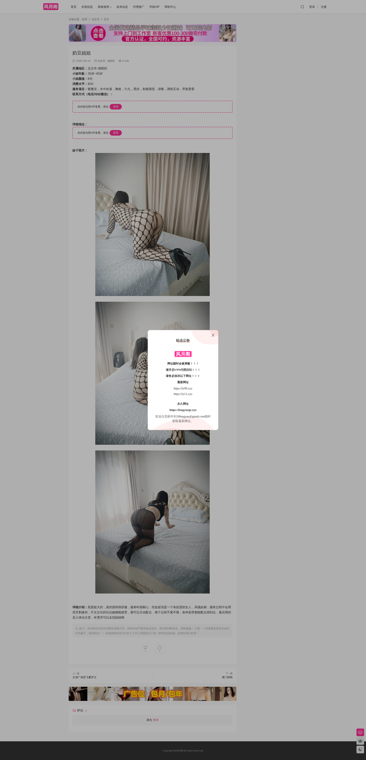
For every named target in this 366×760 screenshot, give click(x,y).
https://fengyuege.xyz (183, 410)
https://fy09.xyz (183, 388)
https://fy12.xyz (183, 394)
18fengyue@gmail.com (191, 416)
